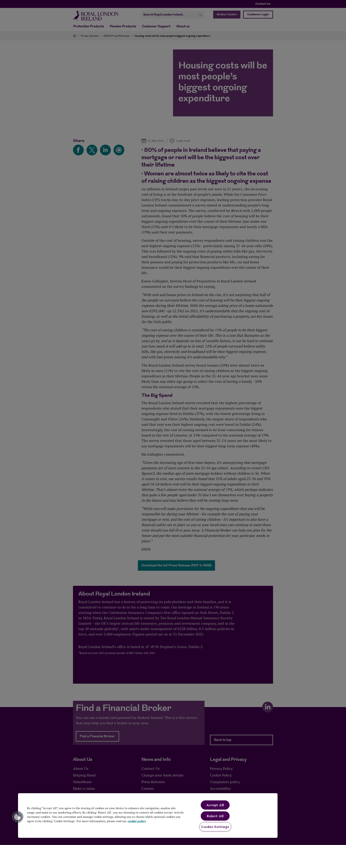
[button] (17, 817)
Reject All (215, 816)
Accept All (215, 805)
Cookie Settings (215, 826)
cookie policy (137, 821)
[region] (148, 815)
